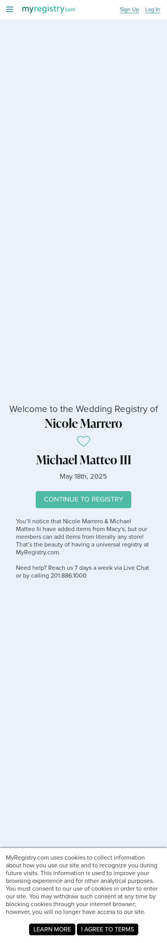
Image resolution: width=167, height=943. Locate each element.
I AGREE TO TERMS (107, 929)
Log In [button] (152, 10)
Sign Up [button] (129, 10)
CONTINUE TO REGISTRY (83, 499)
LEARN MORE (52, 929)
